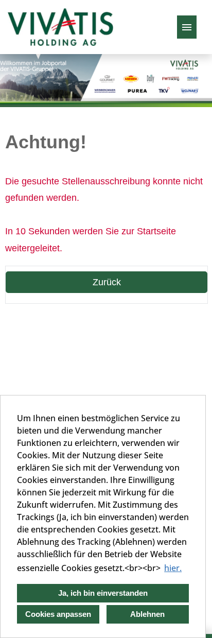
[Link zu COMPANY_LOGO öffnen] (60, 27)
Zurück (107, 282)
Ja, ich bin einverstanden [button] (103, 593)
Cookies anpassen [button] (58, 614)
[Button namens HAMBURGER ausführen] (187, 27)
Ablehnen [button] (147, 614)
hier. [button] (173, 568)
